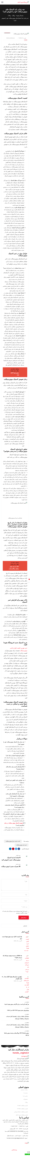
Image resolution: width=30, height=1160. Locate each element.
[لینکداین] (10, 849)
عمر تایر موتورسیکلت (21, 845)
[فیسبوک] (19, 849)
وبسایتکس (14, 1150)
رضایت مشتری (24, 1089)
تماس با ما (25, 1096)
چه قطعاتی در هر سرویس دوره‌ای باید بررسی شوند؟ (12, 956)
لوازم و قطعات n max (22, 1108)
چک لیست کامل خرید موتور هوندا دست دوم (12, 937)
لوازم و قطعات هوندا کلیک (22, 1115)
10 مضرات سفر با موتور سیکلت (10, 866)
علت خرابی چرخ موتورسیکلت (13, 841)
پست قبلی (18, 855)
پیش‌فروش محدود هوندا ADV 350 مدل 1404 (18, 1010)
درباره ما (26, 1093)
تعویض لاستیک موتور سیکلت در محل (13, 823)
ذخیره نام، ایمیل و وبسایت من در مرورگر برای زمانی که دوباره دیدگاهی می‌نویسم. (14, 912)
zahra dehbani (10, 38)
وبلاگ (13, 15)
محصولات (25, 1099)
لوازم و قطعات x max (22, 1105)
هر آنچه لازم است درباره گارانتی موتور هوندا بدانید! (16, 1004)
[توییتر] (16, 849)
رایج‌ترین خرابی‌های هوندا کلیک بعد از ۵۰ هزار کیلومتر (12, 977)
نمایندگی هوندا (19, 15)
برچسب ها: (26, 841)
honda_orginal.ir (21, 1053)
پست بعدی (18, 864)
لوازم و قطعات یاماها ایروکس (21, 1112)
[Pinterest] (13, 849)
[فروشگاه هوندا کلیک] (23, 2)
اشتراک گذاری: (25, 849)
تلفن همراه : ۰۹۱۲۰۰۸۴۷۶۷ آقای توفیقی (19, 1128)
